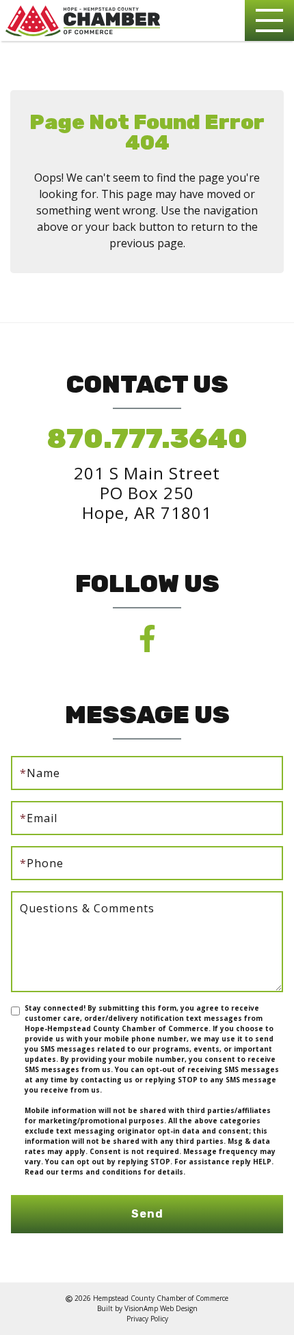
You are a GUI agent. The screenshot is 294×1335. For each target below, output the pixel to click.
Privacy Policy (147, 1318)
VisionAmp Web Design (161, 1308)
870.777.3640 (147, 439)
